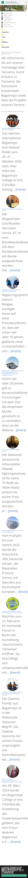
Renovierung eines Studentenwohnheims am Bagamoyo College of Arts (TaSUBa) (12, 780)
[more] (20, 189)
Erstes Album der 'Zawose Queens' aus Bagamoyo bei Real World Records (12, 693)
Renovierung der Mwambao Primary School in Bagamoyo (12, 531)
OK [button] (14, 875)
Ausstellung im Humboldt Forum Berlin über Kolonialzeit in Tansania (12, 612)
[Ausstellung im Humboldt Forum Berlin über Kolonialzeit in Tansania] (12, 603)
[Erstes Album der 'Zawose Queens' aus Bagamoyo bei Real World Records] (12, 684)
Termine (3, 37)
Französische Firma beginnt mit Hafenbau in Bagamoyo (11, 290)
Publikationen (5, 42)
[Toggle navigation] (26, 2)
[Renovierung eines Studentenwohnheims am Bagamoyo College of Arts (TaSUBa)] (12, 771)
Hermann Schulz (5, 47)
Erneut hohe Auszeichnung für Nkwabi (11, 450)
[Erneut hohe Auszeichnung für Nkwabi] (12, 442)
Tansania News (5, 32)
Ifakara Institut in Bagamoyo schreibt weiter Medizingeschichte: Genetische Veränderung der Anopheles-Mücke (12, 373)
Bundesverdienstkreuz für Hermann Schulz (12, 209)
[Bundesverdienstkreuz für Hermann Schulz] (12, 201)
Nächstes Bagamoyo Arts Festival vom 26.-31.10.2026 (11, 129)
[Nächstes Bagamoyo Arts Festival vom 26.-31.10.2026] (12, 120)
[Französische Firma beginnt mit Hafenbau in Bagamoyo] (12, 282)
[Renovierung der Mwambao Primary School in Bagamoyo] (12, 523)
